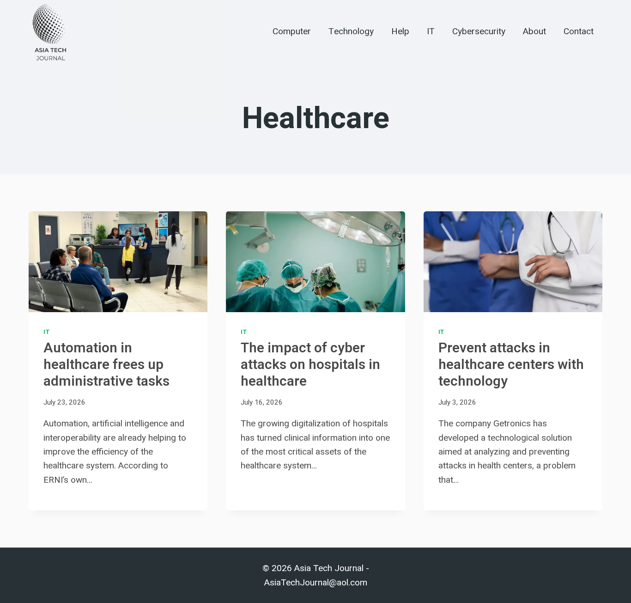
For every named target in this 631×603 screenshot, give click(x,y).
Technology (351, 31)
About (534, 31)
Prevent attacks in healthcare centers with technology (511, 365)
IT (431, 31)
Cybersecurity (478, 31)
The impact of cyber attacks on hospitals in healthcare (310, 365)
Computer (292, 31)
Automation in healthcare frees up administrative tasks (106, 365)
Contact (579, 31)
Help (400, 31)
